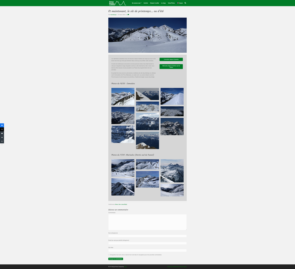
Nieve (116, 204)
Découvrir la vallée (154, 3)
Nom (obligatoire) (113, 233)
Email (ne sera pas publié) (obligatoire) (118, 240)
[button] (171, 59)
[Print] (2, 137)
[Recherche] (185, 3)
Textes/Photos (171, 3)
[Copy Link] (2, 141)
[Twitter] (2, 129)
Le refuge (163, 3)
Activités (146, 3)
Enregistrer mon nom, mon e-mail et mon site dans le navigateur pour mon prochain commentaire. (136, 255)
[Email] (2, 133)
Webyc (125, 266)
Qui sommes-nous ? (136, 3)
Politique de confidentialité (173, 266)
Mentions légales (183, 266)
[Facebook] (2, 125)
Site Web (110, 247)
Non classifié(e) (123, 204)
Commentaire (111, 212)
